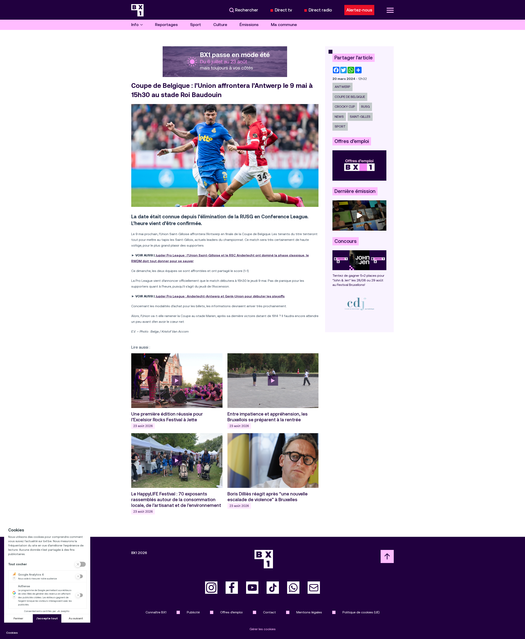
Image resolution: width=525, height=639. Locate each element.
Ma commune (284, 25)
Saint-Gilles (360, 116)
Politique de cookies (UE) (361, 612)
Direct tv (283, 10)
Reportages (166, 25)
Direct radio (320, 10)
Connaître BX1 (156, 612)
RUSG (365, 106)
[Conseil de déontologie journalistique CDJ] (359, 304)
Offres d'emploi (231, 612)
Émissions (249, 25)
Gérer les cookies (263, 629)
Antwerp (342, 86)
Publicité (193, 612)
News (339, 116)
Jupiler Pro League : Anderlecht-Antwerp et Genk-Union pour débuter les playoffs (220, 296)
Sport (195, 25)
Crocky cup (345, 106)
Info (135, 25)
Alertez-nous (359, 10)
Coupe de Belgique (350, 96)
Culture (220, 25)
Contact (269, 612)
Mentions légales (309, 612)
